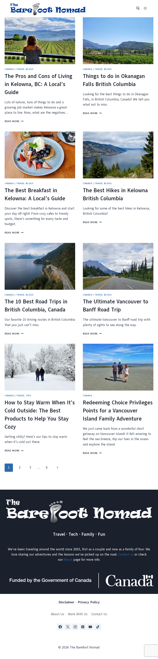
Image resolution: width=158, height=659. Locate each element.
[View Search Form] (136, 8)
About (68, 559)
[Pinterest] (83, 626)
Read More (14, 121)
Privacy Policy (89, 602)
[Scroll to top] (148, 637)
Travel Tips (23, 395)
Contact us (126, 554)
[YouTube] (90, 626)
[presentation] (40, 40)
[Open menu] (145, 8)
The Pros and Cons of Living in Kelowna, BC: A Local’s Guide (38, 84)
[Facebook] (60, 626)
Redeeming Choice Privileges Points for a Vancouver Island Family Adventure (118, 410)
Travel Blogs (24, 69)
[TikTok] (98, 626)
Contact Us (99, 614)
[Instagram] (75, 626)
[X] (67, 626)
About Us (57, 614)
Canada (9, 69)
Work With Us (77, 614)
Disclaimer (66, 602)
